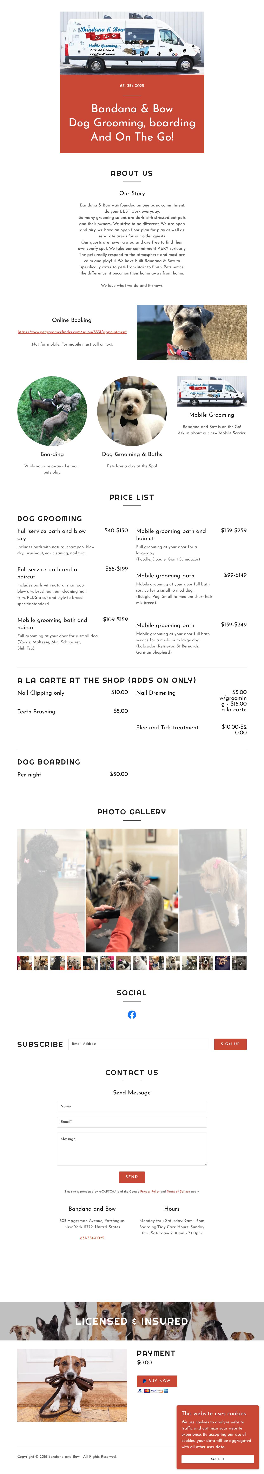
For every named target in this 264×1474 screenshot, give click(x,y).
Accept (218, 1459)
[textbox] (138, 1044)
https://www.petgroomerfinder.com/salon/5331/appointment (72, 332)
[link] (132, 1015)
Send (132, 1177)
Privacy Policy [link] (149, 1191)
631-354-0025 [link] (132, 86)
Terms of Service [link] (178, 1191)
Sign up (230, 1044)
